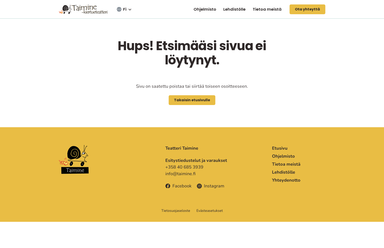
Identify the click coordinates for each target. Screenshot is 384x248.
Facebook (182, 186)
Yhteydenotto (286, 180)
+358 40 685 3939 (184, 167)
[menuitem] (205, 9)
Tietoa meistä (267, 9)
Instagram (214, 186)
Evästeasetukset (209, 211)
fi (124, 9)
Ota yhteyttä (307, 9)
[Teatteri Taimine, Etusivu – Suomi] (83, 9)
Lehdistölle (234, 9)
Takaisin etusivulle (192, 100)
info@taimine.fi (180, 174)
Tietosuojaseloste (175, 210)
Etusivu (280, 148)
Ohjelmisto (205, 9)
